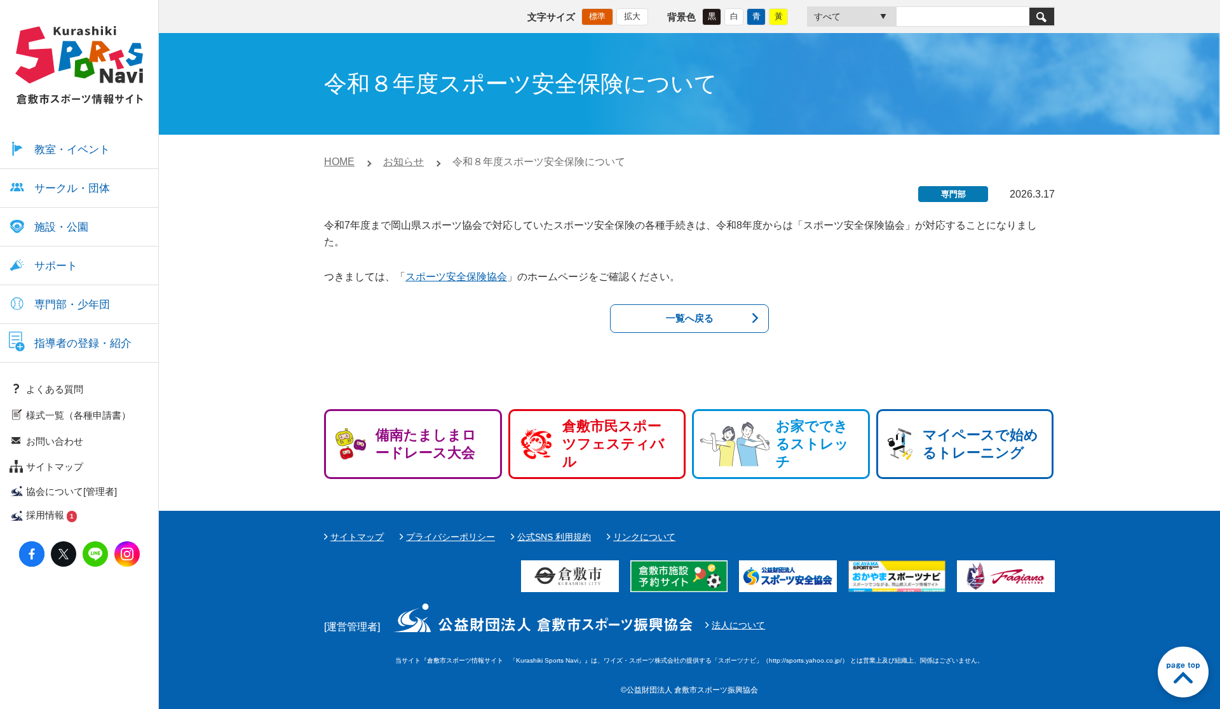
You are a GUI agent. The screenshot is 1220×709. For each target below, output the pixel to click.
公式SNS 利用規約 (554, 537)
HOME (339, 161)
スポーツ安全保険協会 (456, 276)
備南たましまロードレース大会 (426, 444)
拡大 (632, 16)
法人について (738, 625)
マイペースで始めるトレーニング (980, 444)
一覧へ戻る (690, 318)
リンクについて (644, 537)
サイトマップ (357, 537)
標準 (597, 16)
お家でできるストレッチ (812, 443)
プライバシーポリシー (450, 537)
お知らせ (403, 161)
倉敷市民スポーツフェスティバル (613, 443)
